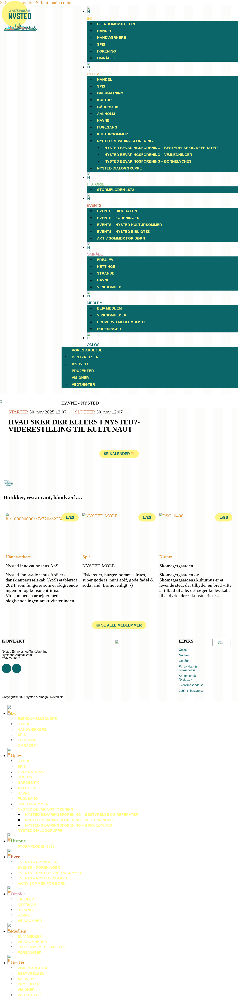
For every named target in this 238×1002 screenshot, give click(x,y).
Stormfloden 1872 (115, 190)
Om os (183, 649)
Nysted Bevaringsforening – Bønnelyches (148, 161)
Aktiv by (80, 364)
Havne (103, 120)
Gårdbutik (108, 107)
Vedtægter (83, 384)
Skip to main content (55, 2)
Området (106, 58)
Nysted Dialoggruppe (119, 168)
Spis (101, 44)
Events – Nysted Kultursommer (129, 225)
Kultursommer (112, 134)
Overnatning (110, 93)
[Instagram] (16, 668)
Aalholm (106, 114)
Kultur (104, 100)
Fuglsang (107, 127)
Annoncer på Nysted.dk (187, 677)
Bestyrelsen (85, 357)
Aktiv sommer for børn (121, 238)
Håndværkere (111, 37)
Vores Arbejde (87, 350)
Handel (104, 31)
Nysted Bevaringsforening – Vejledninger (148, 155)
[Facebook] (6, 668)
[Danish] (221, 643)
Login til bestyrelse (191, 690)
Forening (106, 51)
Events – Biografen (117, 211)
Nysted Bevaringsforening (125, 141)
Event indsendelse (191, 685)
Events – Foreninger (118, 218)
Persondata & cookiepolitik (188, 668)
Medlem (184, 655)
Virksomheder (111, 315)
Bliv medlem (109, 308)
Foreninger (109, 329)
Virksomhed (109, 287)
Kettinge (106, 267)
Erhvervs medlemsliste (121, 322)
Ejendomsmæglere (116, 24)
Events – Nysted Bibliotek (123, 232)
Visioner (80, 378)
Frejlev (105, 260)
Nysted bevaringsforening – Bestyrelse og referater (161, 148)
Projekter (83, 371)
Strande (106, 273)
